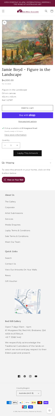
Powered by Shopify (35, 411)
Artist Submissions (14, 213)
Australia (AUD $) (26, 393)
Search (8, 258)
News (7, 275)
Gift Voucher (11, 281)
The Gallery (10, 202)
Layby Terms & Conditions (17, 230)
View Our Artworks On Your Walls (21, 270)
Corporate (10, 207)
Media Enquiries (12, 225)
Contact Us (10, 264)
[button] (3, 11)
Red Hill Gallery (23, 411)
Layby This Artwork (27, 153)
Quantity (5, 140)
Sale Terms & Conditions (16, 236)
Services (9, 219)
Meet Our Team (12, 242)
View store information (15, 135)
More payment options (27, 121)
